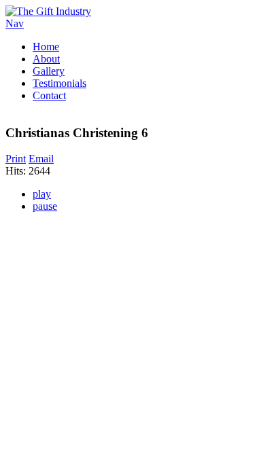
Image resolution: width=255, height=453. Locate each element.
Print (15, 158)
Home (46, 46)
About (46, 59)
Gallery (49, 71)
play (42, 194)
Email (41, 158)
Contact (49, 95)
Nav (14, 23)
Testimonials (59, 83)
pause (45, 206)
